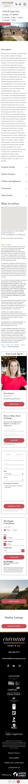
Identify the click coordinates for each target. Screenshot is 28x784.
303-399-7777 (14, 652)
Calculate (14, 557)
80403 (4, 347)
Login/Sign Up (14, 768)
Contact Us (8, 454)
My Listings (6, 399)
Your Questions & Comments (11, 483)
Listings (8, 345)
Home (3, 345)
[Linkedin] (14, 666)
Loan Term (7, 527)
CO (12, 345)
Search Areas (14, 601)
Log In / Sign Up (20, 4)
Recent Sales (13, 399)
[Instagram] (20, 666)
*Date (5, 471)
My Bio (18, 399)
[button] (2, 31)
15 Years (15, 530)
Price (5, 535)
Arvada (23, 345)
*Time (5, 477)
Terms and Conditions (14, 763)
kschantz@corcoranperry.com (12, 398)
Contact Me (14, 404)
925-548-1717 (8, 396)
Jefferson (17, 345)
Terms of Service (13, 510)
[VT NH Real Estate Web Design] (14, 775)
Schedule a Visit (19, 454)
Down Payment (8, 541)
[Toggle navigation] (24, 4)
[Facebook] (8, 666)
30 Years (8, 530)
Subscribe (14, 440)
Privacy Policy (6, 510)
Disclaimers (14, 758)
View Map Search (14, 626)
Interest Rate (8, 548)
